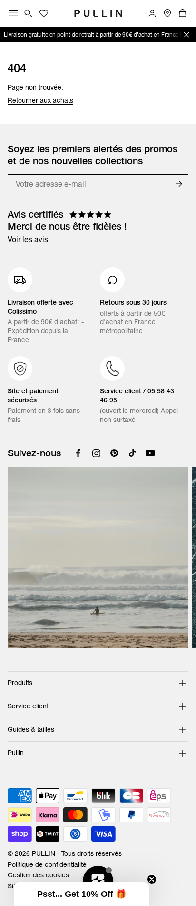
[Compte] (152, 13)
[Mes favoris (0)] (43, 13)
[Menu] (13, 13)
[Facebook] (78, 453)
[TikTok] (132, 453)
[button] (81, 894)
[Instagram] (96, 453)
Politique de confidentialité (47, 864)
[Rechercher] (28, 13)
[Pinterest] (114, 453)
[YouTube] (150, 453)
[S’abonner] (178, 183)
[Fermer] (186, 35)
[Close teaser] (152, 879)
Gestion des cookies (38, 875)
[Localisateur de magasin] (167, 13)
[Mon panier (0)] (182, 13)
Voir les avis (28, 239)
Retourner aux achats (40, 100)
